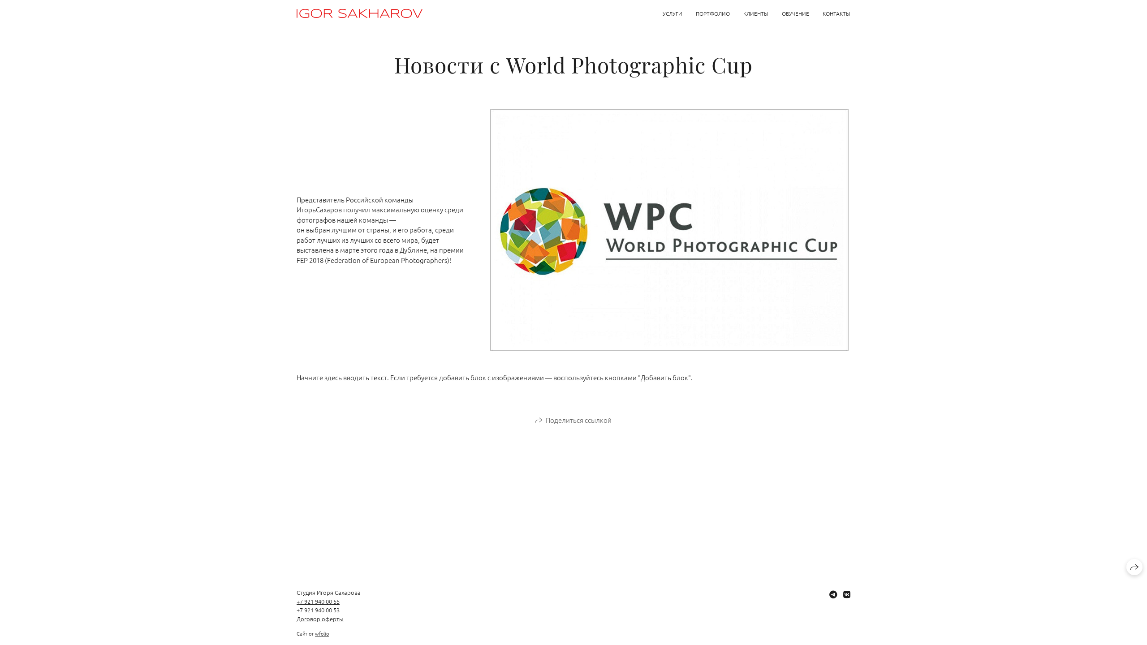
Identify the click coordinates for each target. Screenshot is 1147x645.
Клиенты (755, 13)
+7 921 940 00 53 (318, 610)
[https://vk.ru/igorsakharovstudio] (846, 594)
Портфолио (713, 13)
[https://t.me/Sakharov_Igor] (833, 594)
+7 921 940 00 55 (318, 601)
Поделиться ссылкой (579, 420)
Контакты (836, 13)
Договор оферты (320, 619)
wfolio (322, 633)
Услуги (672, 13)
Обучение (795, 13)
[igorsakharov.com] (360, 13)
